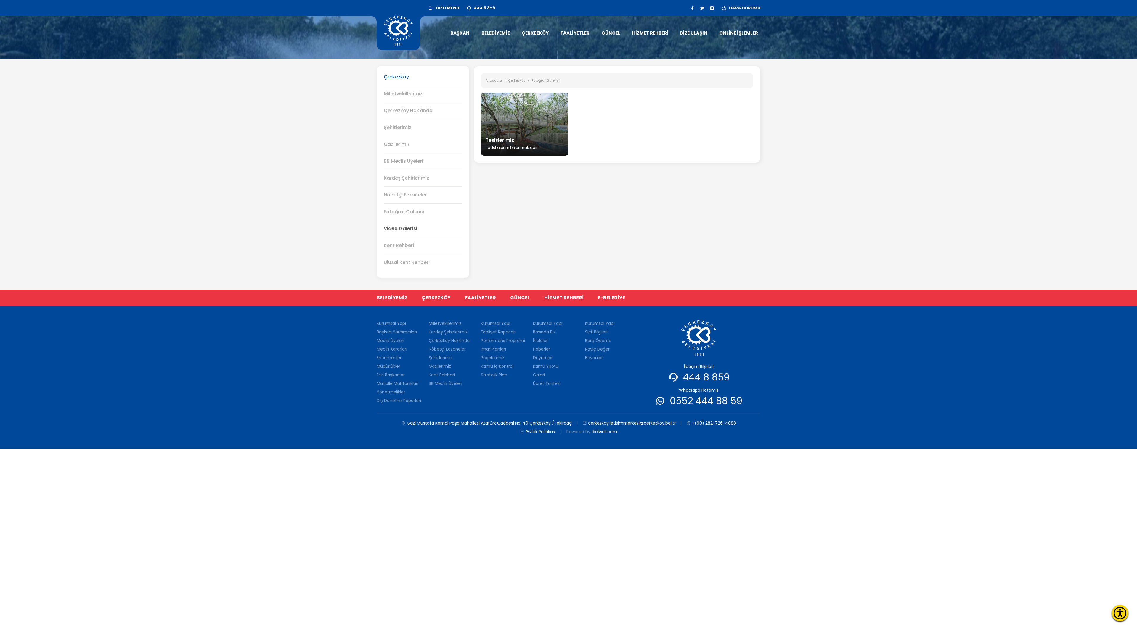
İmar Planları (493, 349)
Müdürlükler (388, 366)
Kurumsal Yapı (391, 323)
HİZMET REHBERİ (564, 297)
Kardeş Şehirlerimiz (406, 178)
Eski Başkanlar (391, 375)
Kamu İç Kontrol (497, 366)
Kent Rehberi (399, 245)
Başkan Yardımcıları (397, 332)
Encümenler (389, 358)
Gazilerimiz (397, 144)
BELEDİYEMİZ (392, 297)
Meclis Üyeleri (390, 340)
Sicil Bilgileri (596, 332)
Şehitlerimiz (397, 127)
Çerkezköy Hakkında (408, 110)
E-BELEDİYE (611, 297)
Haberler (541, 349)
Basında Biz (544, 332)
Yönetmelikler (391, 392)
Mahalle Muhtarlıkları (397, 383)
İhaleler (540, 340)
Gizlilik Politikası (541, 432)
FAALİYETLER (480, 297)
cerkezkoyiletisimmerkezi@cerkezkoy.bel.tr (632, 423)
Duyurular (543, 358)
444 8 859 (706, 377)
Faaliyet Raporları (498, 332)
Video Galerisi (400, 228)
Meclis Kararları (392, 349)
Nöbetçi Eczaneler (405, 194)
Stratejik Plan (494, 375)
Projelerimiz (492, 358)
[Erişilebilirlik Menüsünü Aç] (1120, 613)
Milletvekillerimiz (403, 93)
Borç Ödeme (598, 340)
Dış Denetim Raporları (399, 401)
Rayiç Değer (597, 349)
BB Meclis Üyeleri (403, 161)
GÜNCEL (520, 297)
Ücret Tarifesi (547, 383)
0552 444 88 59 (706, 400)
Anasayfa (494, 80)
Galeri (539, 375)
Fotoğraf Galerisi (404, 211)
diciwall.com (604, 432)
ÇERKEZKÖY (436, 297)
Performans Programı (503, 340)
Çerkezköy (516, 80)
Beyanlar (594, 358)
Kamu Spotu (545, 366)
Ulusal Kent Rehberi (407, 262)
